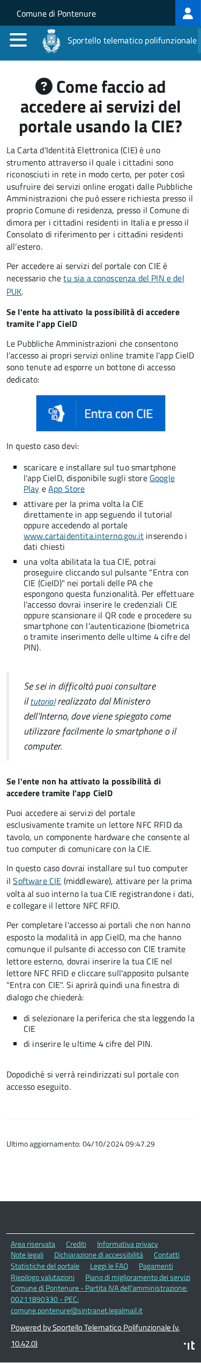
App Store (66, 488)
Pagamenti (156, 1265)
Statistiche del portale (45, 1265)
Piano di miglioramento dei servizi (137, 1277)
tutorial (42, 701)
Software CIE (37, 880)
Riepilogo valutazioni (43, 1277)
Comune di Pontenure (56, 13)
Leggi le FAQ (109, 1265)
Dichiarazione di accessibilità (98, 1254)
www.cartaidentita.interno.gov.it (84, 535)
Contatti (167, 1254)
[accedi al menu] (18, 39)
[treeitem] (188, 13)
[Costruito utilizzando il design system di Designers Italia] (189, 1346)
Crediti (76, 1243)
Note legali (27, 1254)
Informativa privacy (127, 1243)
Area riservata (33, 1243)
